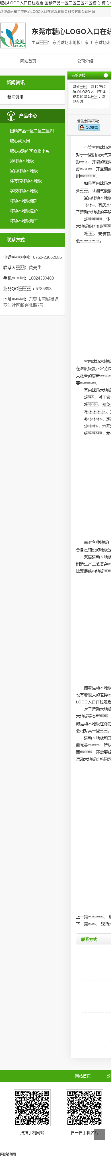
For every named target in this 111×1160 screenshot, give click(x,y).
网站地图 (8, 1154)
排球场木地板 (22, 160)
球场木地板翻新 (24, 200)
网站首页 (28, 61)
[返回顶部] (99, 1134)
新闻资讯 (15, 97)
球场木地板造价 (24, 210)
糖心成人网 (20, 141)
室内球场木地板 (24, 170)
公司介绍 (85, 61)
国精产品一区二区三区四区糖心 (35, 131)
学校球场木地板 (24, 190)
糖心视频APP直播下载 (30, 150)
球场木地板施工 (24, 220)
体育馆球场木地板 (26, 180)
